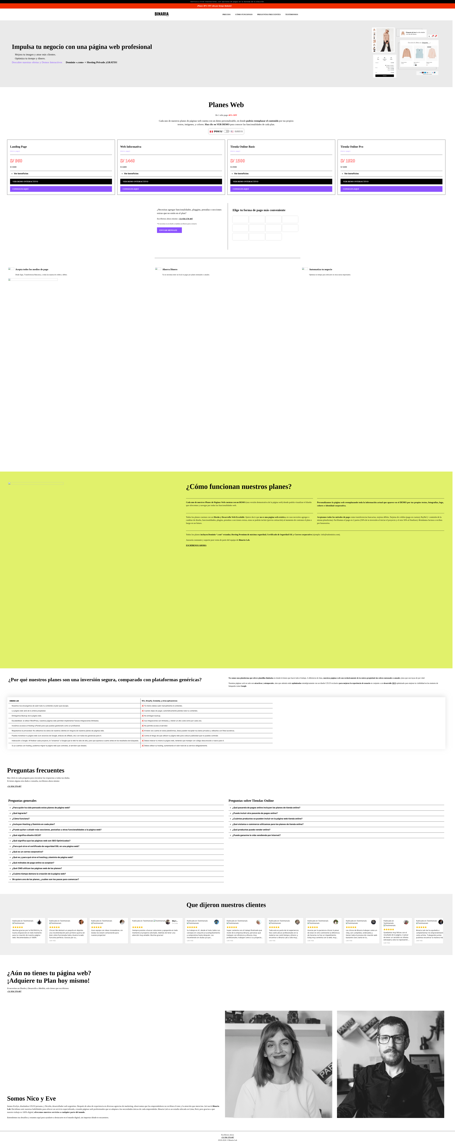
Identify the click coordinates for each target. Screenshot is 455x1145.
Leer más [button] (52, 941)
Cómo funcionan (244, 14)
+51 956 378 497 (186, 219)
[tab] (61, 174)
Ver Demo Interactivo (25, 181)
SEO (394, 683)
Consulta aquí (20, 189)
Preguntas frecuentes (269, 14)
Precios (226, 14)
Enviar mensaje (168, 230)
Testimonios (291, 14)
